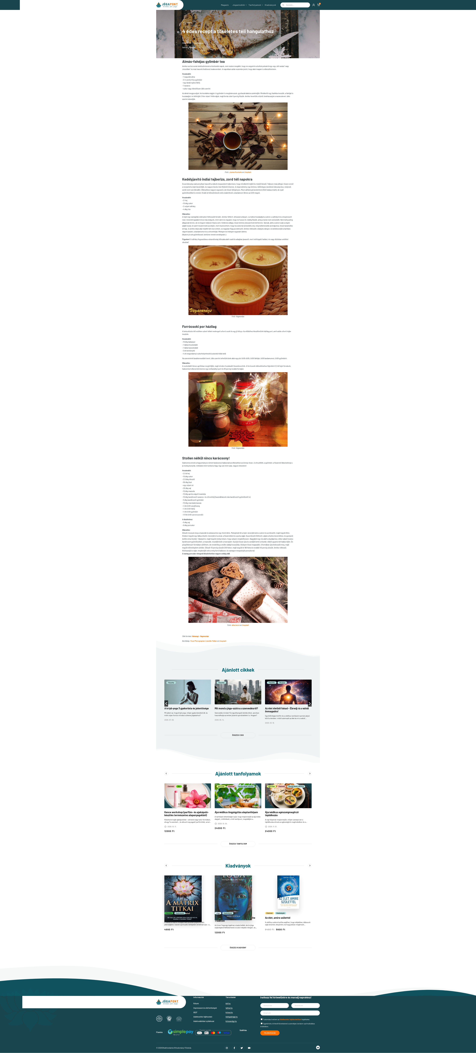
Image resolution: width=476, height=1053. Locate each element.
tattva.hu (229, 1008)
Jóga (218, 913)
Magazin (225, 5)
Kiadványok (270, 5)
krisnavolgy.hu (231, 1021)
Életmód (171, 786)
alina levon (235, 625)
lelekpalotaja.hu (232, 1017)
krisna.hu (229, 1012)
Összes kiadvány (238, 948)
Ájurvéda (221, 786)
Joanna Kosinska (235, 172)
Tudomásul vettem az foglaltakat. (286, 1019)
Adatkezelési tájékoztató (202, 1017)
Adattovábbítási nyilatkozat (203, 1021)
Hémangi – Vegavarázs (200, 636)
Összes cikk (238, 735)
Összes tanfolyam (238, 844)
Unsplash (247, 172)
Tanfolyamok (255, 5)
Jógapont (192, 47)
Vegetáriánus (198, 43)
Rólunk (196, 1003)
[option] (188, 702)
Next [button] (310, 773)
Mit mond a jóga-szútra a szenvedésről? (236, 708)
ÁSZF (195, 1012)
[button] (166, 703)
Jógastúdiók (239, 5)
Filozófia (171, 683)
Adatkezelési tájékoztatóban (290, 1019)
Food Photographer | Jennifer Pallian (203, 641)
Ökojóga (282, 683)
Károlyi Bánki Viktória (245, 786)
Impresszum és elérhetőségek (205, 1008)
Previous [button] (166, 773)
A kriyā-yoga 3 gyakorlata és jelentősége (186, 708)
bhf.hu (228, 1003)
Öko (179, 786)
